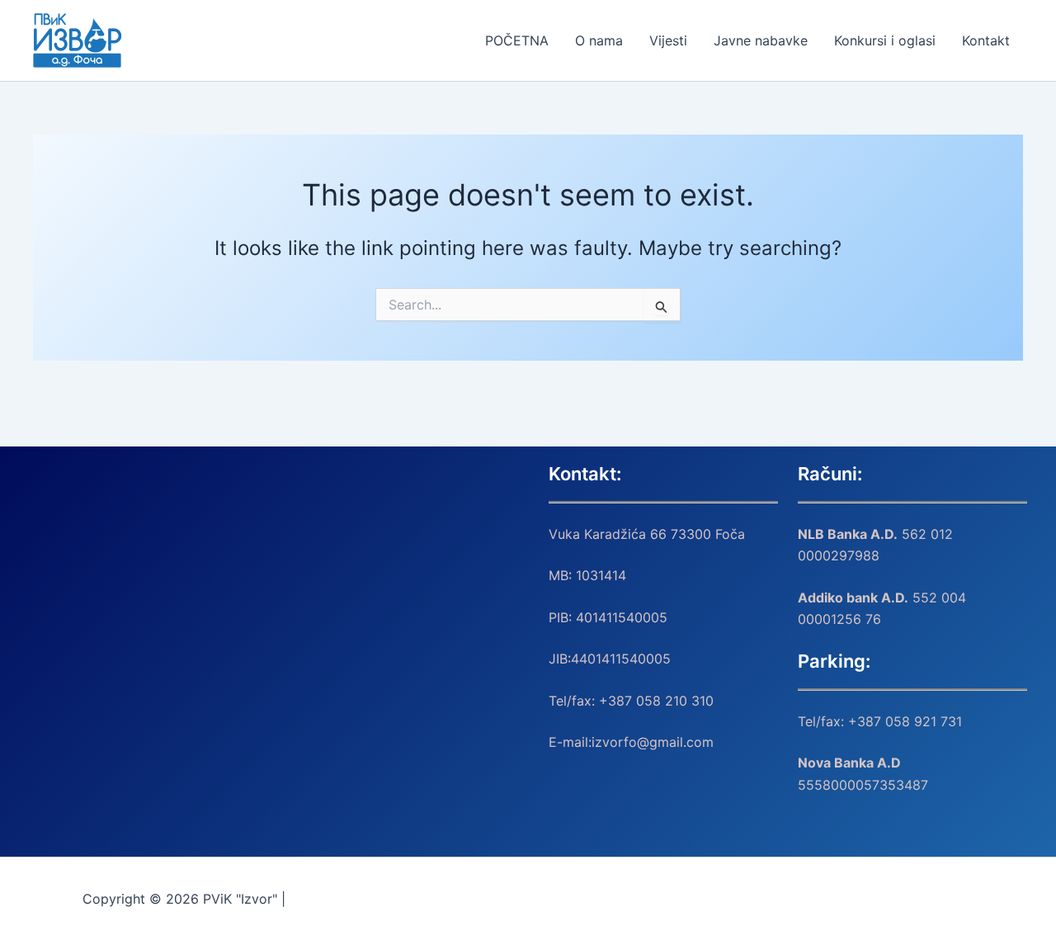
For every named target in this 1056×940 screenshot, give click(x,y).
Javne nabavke (761, 40)
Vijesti (668, 40)
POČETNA (517, 40)
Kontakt (986, 40)
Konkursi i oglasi (885, 40)
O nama (599, 40)
